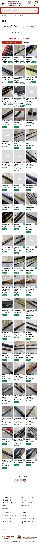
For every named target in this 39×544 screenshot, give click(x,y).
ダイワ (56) (7, 27)
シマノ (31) (19, 27)
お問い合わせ (7, 521)
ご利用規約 (24, 515)
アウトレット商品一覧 (9, 503)
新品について (7, 513)
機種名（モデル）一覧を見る (19, 38)
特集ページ (6, 506)
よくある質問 (7, 518)
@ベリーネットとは (27, 497)
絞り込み (13, 43)
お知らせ (5, 508)
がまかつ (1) (31, 27)
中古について (25, 506)
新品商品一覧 (7, 500)
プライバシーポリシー (9, 527)
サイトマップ (7, 530)
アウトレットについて (9, 515)
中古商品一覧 (7, 497)
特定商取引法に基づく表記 (28, 522)
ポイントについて (26, 503)
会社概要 (24, 513)
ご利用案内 (24, 500)
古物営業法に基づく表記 (28, 518)
